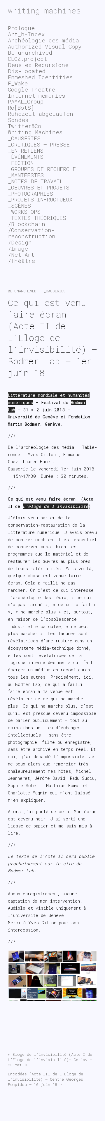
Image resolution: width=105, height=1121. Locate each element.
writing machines (44, 10)
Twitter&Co (24, 126)
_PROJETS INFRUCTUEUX (40, 199)
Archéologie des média (43, 40)
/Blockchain (26, 223)
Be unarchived (22, 291)
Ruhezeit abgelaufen (40, 113)
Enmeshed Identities (40, 77)
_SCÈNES (19, 205)
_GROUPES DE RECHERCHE (42, 169)
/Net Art (21, 254)
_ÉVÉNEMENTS (25, 156)
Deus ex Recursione (38, 64)
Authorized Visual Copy (44, 46)
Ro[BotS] (21, 107)
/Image (18, 248)
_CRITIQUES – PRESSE (39, 144)
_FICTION (21, 162)
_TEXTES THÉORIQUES (37, 217)
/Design (20, 242)
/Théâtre (21, 260)
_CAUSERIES (55, 291)
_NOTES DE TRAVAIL (35, 181)
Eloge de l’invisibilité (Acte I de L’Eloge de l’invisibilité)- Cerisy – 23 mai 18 (50, 1059)
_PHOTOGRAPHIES (30, 193)
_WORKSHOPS (24, 211)
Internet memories (36, 95)
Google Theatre (31, 89)
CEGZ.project (27, 58)
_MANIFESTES (26, 175)
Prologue (21, 28)
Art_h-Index (26, 34)
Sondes (18, 119)
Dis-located (27, 71)
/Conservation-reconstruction (31, 233)
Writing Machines (35, 132)
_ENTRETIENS (25, 150)
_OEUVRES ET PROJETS (38, 187)
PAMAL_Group (25, 101)
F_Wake (18, 83)
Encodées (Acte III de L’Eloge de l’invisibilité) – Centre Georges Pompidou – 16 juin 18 (45, 1079)
